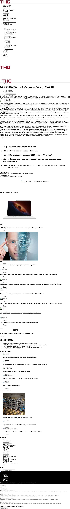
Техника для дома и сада (10, 45)
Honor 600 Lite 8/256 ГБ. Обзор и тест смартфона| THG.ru (17, 346)
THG (3, 229)
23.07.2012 (4, 91)
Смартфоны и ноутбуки (9, 22)
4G (3, 439)
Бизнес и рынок (7, 6)
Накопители (6, 13)
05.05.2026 (7, 434)
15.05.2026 (7, 427)
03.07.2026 (7, 381)
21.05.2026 (7, 420)
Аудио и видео (7, 5)
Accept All (3, 485)
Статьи (5, 51)
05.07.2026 (7, 360)
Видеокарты (6, 7)
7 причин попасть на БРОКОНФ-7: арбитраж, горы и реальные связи (19, 424)
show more (4, 489)
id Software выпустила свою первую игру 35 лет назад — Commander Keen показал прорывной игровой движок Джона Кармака (30, 284)
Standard (11, 490)
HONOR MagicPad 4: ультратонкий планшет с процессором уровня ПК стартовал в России (21, 228)
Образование (6, 14)
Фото (4, 26)
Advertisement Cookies (6, 502)
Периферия (6, 15)
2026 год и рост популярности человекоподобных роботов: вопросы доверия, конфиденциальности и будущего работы (29, 274)
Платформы (6, 16)
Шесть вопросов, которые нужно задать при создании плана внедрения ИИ (18, 265)
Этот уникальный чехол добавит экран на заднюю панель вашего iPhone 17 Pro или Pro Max (22, 293)
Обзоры (5, 28)
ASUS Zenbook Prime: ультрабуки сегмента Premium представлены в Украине (16, 173)
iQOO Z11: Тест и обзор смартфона (11, 348)
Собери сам (6, 23)
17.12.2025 (4, 277)
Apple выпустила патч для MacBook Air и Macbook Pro (11, 176)
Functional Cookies (5, 494)
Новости (5, 54)
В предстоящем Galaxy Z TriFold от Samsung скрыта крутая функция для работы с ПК (20, 313)
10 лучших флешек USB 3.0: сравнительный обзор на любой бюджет (20, 343)
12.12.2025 (4, 296)
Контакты (5, 56)
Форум (4, 55)
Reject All (3, 506)
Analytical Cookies (5, 498)
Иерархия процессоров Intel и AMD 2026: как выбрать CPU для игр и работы (22, 347)
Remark (11, 494)
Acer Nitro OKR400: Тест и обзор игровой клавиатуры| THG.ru (17, 417)
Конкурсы (5, 11)
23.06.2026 (7, 388)
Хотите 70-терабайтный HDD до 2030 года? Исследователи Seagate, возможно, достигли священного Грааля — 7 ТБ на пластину (31, 303)
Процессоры (6, 19)
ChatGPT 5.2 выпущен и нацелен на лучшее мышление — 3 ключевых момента (19, 322)
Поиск (1, 328)
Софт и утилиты (7, 24)
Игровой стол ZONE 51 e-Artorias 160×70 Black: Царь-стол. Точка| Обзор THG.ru (22, 432)
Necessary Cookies (5, 490)
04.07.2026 (4, 230)
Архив (1, 470)
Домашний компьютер (9, 9)
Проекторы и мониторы (9, 18)
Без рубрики (6, 442)
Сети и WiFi (6, 20)
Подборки (5, 52)
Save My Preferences (11, 506)
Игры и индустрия (8, 10)
